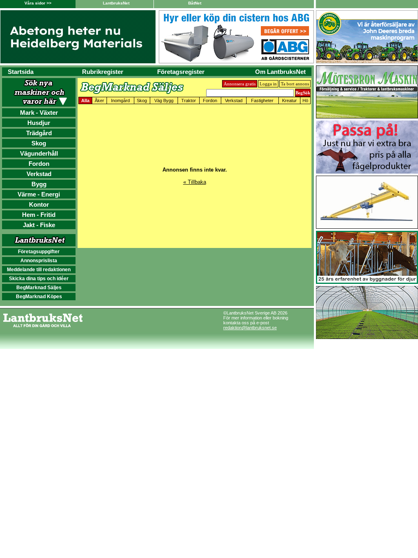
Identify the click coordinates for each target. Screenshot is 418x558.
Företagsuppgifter (39, 251)
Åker (99, 100)
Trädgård (39, 132)
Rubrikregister (102, 71)
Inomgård (120, 100)
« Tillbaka (194, 182)
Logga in (268, 83)
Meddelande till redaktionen (39, 269)
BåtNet (194, 3)
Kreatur (289, 100)
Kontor (39, 204)
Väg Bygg (163, 100)
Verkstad (39, 173)
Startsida (20, 71)
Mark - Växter (39, 112)
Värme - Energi (39, 194)
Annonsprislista (38, 260)
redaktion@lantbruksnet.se (250, 327)
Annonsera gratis (240, 83)
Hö (305, 100)
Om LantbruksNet (280, 71)
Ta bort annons (295, 83)
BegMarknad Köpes (39, 296)
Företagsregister (181, 71)
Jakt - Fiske (39, 224)
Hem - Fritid (39, 214)
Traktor (188, 100)
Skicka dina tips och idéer (39, 278)
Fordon (39, 163)
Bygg (39, 184)
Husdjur (38, 122)
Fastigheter (262, 100)
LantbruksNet (116, 3)
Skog (38, 143)
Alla (85, 100)
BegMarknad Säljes (39, 287)
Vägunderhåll (39, 153)
